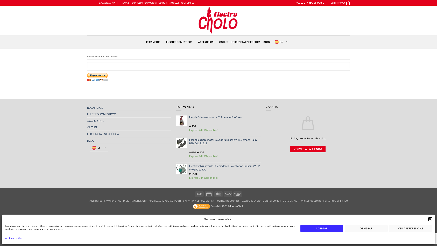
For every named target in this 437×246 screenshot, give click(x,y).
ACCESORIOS (206, 41)
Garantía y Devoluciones (198, 201)
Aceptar (322, 228)
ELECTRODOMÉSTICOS (179, 41)
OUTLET (223, 41)
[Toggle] (169, 107)
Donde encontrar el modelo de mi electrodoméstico (315, 201)
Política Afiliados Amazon (165, 201)
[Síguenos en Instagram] (92, 3)
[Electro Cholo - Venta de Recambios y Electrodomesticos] (218, 20)
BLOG (266, 41)
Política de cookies (13, 238)
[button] (430, 219)
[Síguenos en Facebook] (89, 3)
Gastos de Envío (251, 201)
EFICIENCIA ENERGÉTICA (245, 41)
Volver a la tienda (308, 149)
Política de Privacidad (102, 201)
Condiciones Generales (132, 201)
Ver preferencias (410, 228)
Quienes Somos (272, 201)
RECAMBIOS (153, 41)
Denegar (366, 228)
